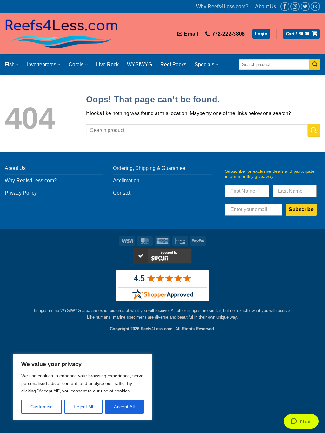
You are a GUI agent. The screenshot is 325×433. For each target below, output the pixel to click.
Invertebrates (41, 64)
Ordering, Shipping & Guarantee (149, 168)
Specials (204, 64)
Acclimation (126, 180)
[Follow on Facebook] (284, 6)
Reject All (83, 406)
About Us (265, 6)
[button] (261, 34)
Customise (41, 406)
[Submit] (314, 64)
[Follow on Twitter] (305, 6)
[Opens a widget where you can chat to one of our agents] (301, 422)
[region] (82, 387)
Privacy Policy (21, 193)
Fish (10, 64)
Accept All (124, 406)
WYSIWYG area (75, 310)
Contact (121, 193)
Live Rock (107, 64)
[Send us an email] (315, 6)
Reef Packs (173, 64)
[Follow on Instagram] (295, 6)
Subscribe (301, 209)
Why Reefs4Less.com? (222, 6)
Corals (76, 64)
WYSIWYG (139, 64)
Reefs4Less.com (157, 328)
